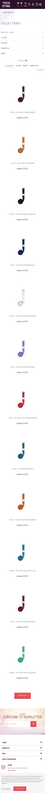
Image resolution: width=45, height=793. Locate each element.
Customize (6, 789)
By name (18, 66)
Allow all (20, 789)
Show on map (12, 770)
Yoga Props (11, 12)
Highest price (34, 66)
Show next (22, 696)
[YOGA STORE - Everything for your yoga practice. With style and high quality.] (8, 4)
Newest (25, 66)
